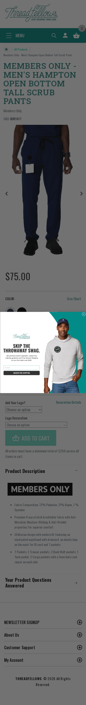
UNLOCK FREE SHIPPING (21, 373)
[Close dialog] (83, 314)
